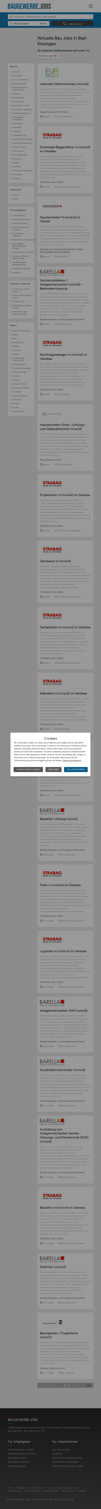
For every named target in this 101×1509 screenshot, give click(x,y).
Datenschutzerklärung (72, 760)
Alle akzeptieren (76, 769)
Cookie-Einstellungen (28, 769)
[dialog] (50, 754)
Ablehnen (54, 769)
